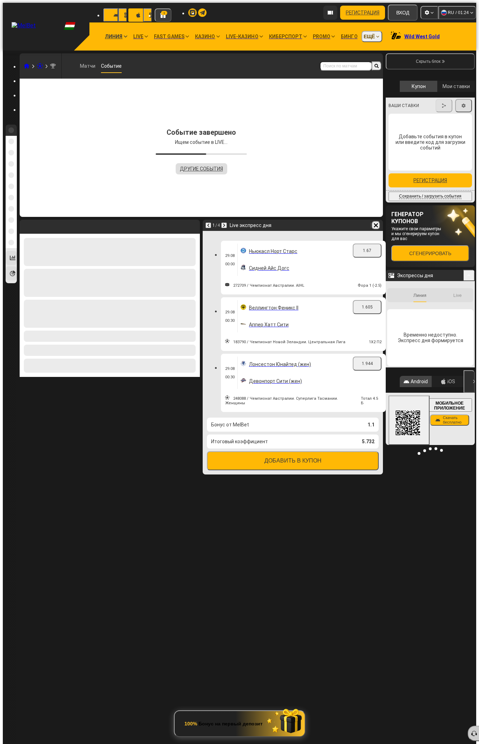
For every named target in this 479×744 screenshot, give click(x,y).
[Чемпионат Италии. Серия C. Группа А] (53, 66)
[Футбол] (40, 66)
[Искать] (377, 66)
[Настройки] (429, 12)
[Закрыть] (469, 509)
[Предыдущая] (208, 225)
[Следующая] (224, 225)
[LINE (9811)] (26, 66)
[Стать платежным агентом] (330, 13)
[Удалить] (376, 225)
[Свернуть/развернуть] (469, 402)
